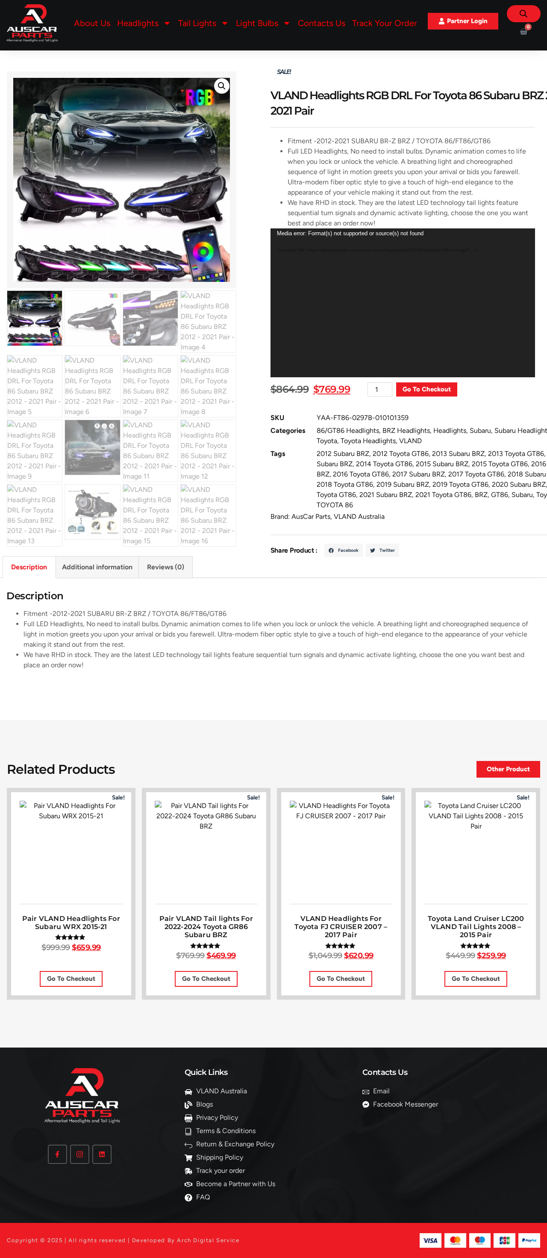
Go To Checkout (427, 389)
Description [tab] (29, 567)
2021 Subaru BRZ (385, 495)
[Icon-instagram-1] (79, 1154)
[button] (221, 86)
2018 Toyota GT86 (345, 484)
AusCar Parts (310, 516)
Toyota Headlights (368, 441)
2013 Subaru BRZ (458, 454)
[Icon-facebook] (57, 1154)
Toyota (327, 441)
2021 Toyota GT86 (443, 495)
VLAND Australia (359, 516)
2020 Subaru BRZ (519, 484)
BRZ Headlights (406, 430)
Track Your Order (384, 23)
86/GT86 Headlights (348, 430)
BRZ (481, 495)
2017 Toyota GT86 (476, 474)
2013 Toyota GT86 (516, 454)
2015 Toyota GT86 (500, 464)
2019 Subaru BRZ (402, 484)
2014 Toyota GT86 (384, 464)
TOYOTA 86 (335, 505)
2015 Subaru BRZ (442, 464)
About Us (92, 23)
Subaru (480, 430)
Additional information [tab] (97, 567)
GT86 (499, 495)
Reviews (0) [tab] (165, 567)
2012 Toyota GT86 (401, 454)
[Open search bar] (523, 14)
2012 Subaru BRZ (343, 454)
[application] (403, 302)
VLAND (410, 441)
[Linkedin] (102, 1154)
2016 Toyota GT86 (361, 474)
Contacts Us (321, 23)
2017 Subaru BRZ (418, 474)
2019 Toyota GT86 (460, 484)
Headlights (449, 430)
